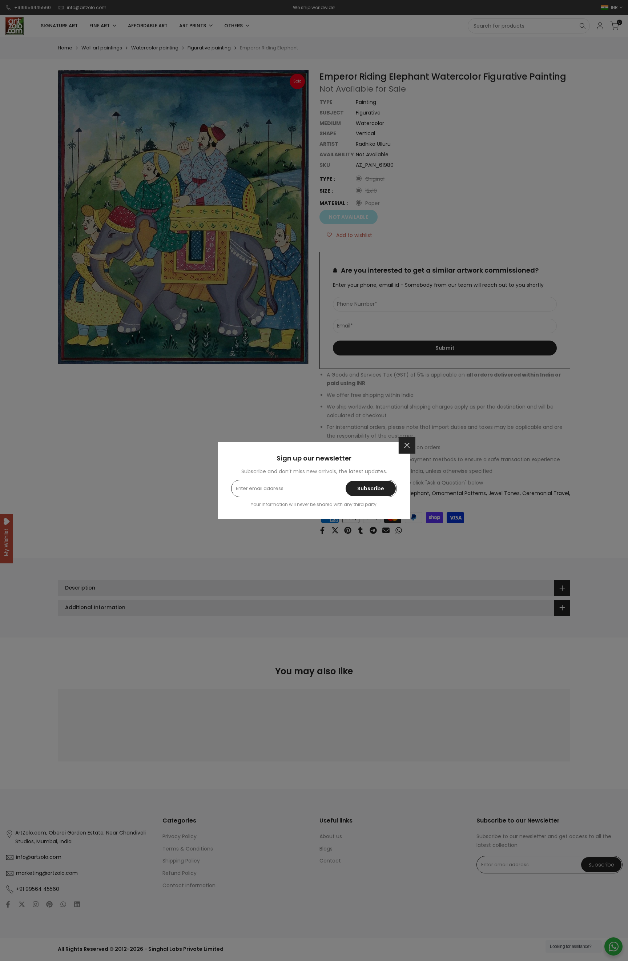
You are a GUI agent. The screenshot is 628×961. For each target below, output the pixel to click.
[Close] (407, 445)
